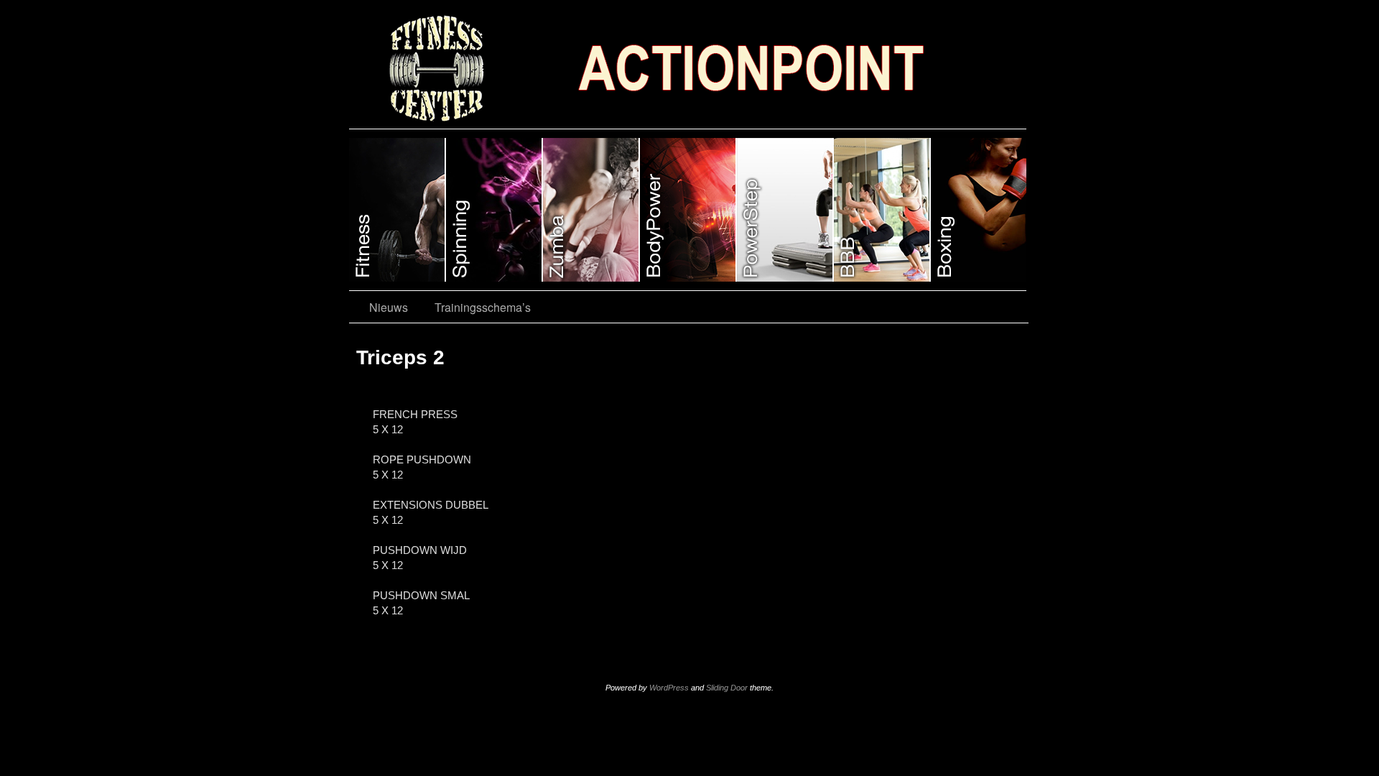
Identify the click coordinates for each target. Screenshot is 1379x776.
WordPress (669, 687)
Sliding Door (727, 687)
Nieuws (388, 307)
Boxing (978, 210)
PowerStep (785, 210)
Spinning (494, 210)
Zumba (591, 210)
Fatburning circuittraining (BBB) (882, 210)
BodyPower (688, 210)
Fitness (397, 210)
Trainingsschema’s (483, 307)
